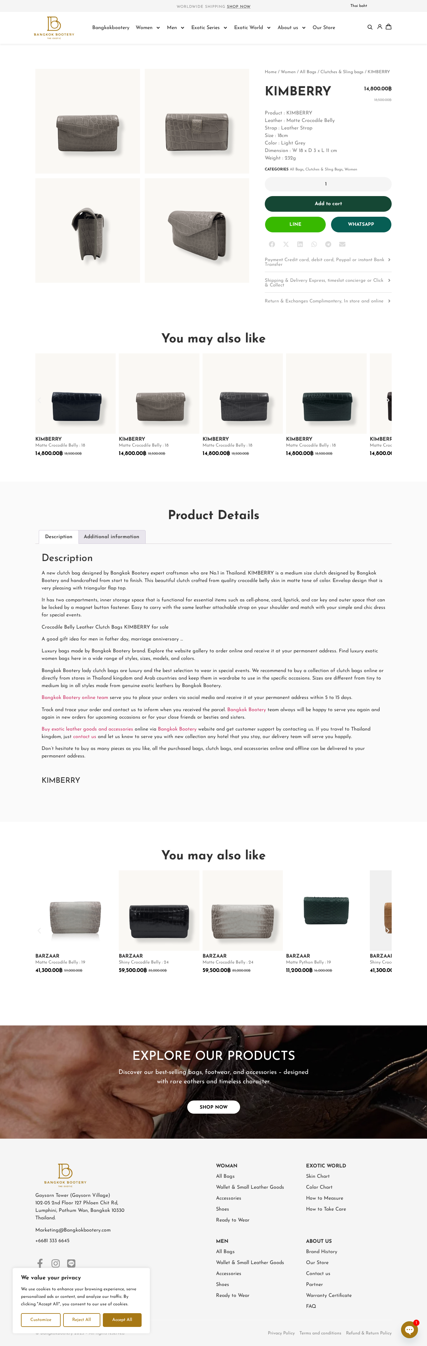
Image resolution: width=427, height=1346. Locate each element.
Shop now (239, 7)
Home (271, 72)
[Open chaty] (409, 1329)
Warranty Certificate (329, 1295)
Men (172, 27)
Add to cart (328, 203)
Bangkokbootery (110, 27)
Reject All (81, 1320)
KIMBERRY (48, 439)
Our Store (324, 27)
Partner (314, 1284)
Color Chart (319, 1187)
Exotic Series (205, 27)
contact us (84, 736)
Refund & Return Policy (369, 1333)
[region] (81, 1300)
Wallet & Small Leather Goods (250, 1187)
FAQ (311, 1306)
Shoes (222, 1209)
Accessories (228, 1198)
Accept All (122, 1320)
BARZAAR (47, 956)
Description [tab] (59, 536)
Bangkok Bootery (246, 709)
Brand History (321, 1251)
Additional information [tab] (111, 536)
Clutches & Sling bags (342, 72)
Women (144, 27)
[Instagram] (55, 1263)
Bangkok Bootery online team (75, 697)
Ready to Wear (232, 1220)
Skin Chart (318, 1176)
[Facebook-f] (40, 1263)
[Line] (71, 1263)
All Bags (308, 72)
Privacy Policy (281, 1333)
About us (288, 27)
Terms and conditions (320, 1333)
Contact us (318, 1273)
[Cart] (388, 26)
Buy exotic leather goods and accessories (87, 729)
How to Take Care (326, 1209)
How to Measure (324, 1198)
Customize (40, 1320)
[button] (272, 244)
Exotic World (248, 27)
